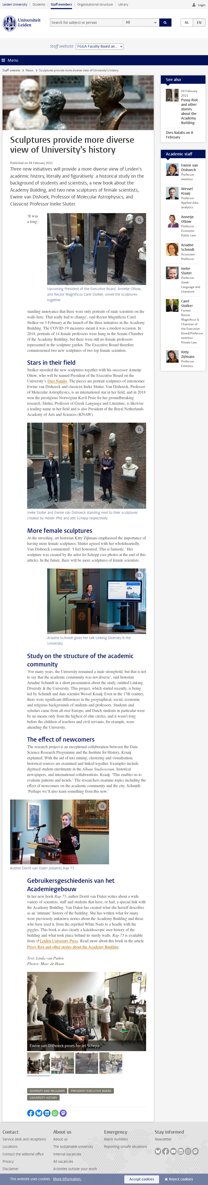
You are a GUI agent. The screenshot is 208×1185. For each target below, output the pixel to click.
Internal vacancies (67, 1154)
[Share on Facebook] (30, 1113)
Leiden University (15, 4)
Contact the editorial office (23, 1154)
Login (201, 5)
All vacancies (63, 1161)
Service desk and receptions (24, 1139)
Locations (10, 1146)
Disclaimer (11, 1169)
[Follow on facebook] (165, 1151)
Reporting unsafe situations (125, 1146)
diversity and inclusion (47, 1091)
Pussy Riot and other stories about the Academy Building (73, 946)
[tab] (38, 1063)
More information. (67, 1179)
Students (38, 4)
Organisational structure (95, 4)
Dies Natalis (57, 380)
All (128, 22)
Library (123, 4)
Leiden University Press (59, 940)
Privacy (8, 1161)
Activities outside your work (75, 1169)
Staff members (61, 4)
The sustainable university (73, 1146)
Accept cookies (141, 1179)
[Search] (165, 22)
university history (43, 1098)
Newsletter (163, 1139)
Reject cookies (181, 1179)
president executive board (91, 1091)
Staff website (11, 70)
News (29, 70)
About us (60, 1139)
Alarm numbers (116, 1139)
